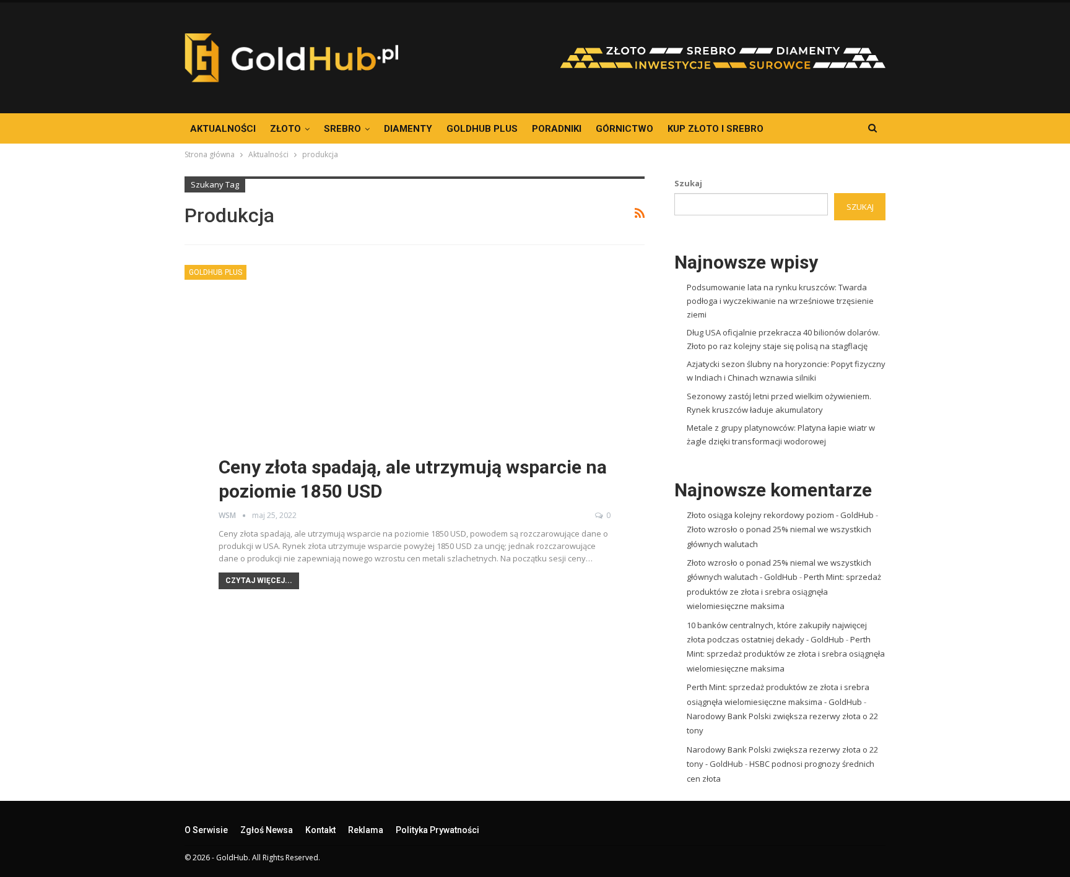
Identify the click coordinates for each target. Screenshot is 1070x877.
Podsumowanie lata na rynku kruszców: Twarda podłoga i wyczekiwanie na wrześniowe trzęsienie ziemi (780, 301)
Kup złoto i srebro (715, 128)
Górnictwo (624, 128)
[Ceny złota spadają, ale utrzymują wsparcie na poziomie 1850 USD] (415, 391)
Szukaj (688, 183)
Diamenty (408, 128)
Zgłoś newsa (266, 830)
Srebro (342, 128)
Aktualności (223, 128)
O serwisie (206, 830)
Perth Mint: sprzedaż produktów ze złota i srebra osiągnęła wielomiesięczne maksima (784, 591)
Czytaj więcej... (258, 580)
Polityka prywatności (437, 830)
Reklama (365, 830)
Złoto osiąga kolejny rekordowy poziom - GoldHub (780, 515)
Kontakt (320, 830)
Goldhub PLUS (482, 128)
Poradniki (556, 128)
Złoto (285, 128)
